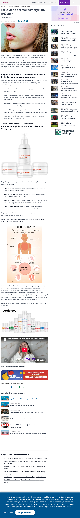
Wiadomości (10, 6)
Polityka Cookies (8, 512)
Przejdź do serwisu (25, 513)
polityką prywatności (46, 506)
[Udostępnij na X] (24, 21)
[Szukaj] (55, 2)
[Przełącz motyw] (73, 2)
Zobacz (44, 2)
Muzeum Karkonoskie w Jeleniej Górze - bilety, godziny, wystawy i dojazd (25, 458)
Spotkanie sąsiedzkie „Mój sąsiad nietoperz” (24, 399)
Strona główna (4, 6)
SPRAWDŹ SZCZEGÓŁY (64, 18)
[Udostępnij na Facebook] (27, 21)
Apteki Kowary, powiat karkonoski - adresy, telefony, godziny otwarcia (25, 477)
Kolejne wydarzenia (40, 438)
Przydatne (34, 2)
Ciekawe (40, 2)
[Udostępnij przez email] (21, 21)
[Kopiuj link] (19, 21)
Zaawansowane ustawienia (63, 506)
